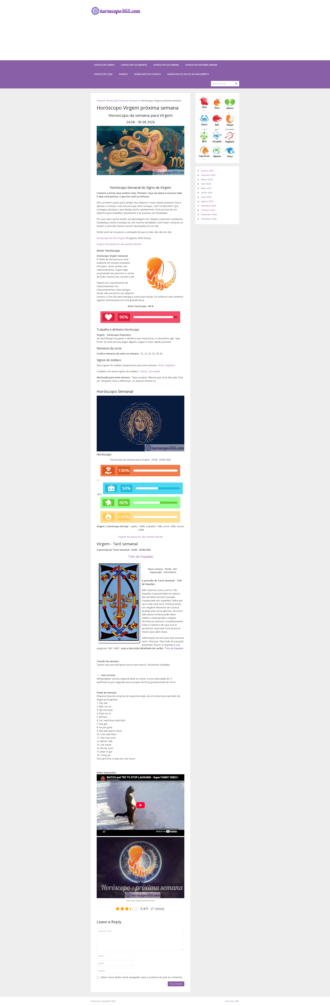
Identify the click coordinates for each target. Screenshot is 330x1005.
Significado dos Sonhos (147, 74)
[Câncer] (204, 126)
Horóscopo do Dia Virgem (111, 238)
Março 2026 (207, 179)
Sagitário (170, 365)
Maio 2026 (206, 188)
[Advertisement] (165, 41)
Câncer (144, 371)
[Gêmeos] (229, 110)
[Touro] (217, 110)
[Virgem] (229, 126)
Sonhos (123, 74)
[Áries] (204, 110)
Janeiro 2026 (207, 170)
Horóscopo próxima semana (201, 64)
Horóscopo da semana (166, 64)
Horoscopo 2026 (232, 1001)
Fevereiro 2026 (208, 175)
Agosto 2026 (207, 201)
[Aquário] (217, 158)
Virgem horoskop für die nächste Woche (119, 244)
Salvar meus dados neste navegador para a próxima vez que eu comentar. (142, 977)
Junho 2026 (206, 192)
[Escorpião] (217, 142)
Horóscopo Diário (104, 64)
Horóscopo (95, 1001)
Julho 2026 (206, 197)
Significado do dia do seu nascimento (188, 74)
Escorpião (154, 371)
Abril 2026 (206, 183)
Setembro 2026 (208, 205)
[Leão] (217, 126)
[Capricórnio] (204, 158)
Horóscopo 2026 (103, 74)
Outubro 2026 (208, 210)
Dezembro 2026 (209, 218)
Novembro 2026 (209, 214)
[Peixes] (229, 158)
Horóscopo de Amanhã (134, 64)
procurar (236, 83)
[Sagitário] (229, 142)
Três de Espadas (140, 556)
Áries (161, 365)
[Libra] (204, 142)
